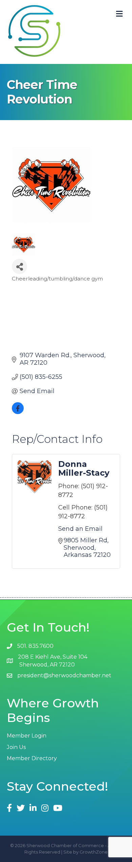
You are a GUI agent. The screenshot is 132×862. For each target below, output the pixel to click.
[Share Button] (19, 266)
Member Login (26, 735)
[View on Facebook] (18, 412)
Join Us (16, 747)
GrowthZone (94, 852)
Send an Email (80, 528)
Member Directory (32, 758)
